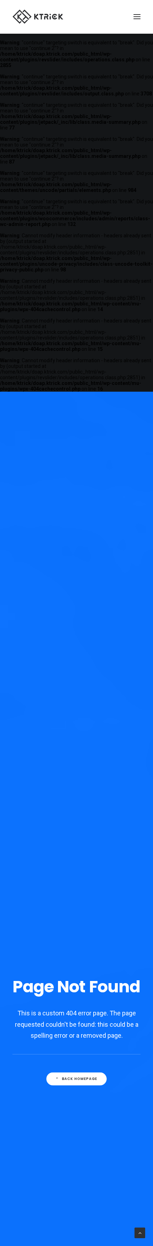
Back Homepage (79, 1078)
